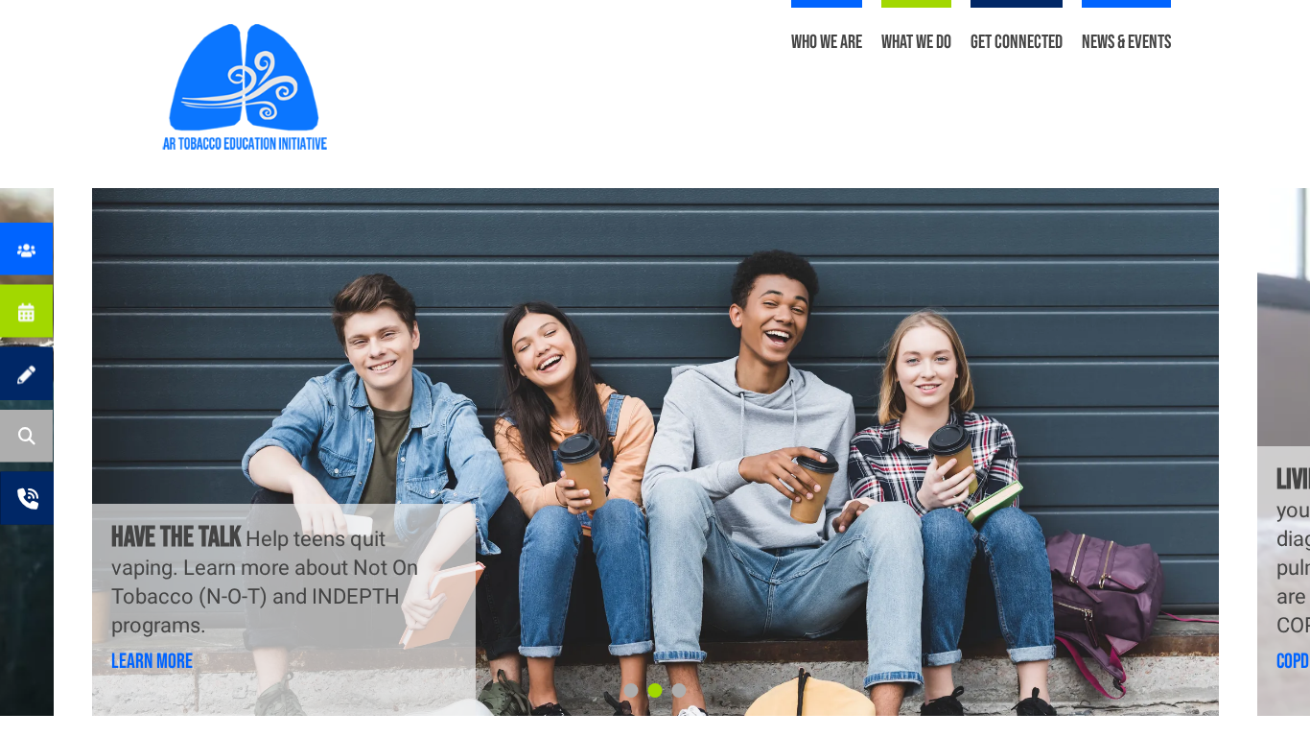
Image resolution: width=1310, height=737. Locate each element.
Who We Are (826, 42)
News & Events (1126, 42)
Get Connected (1017, 42)
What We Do (916, 42)
